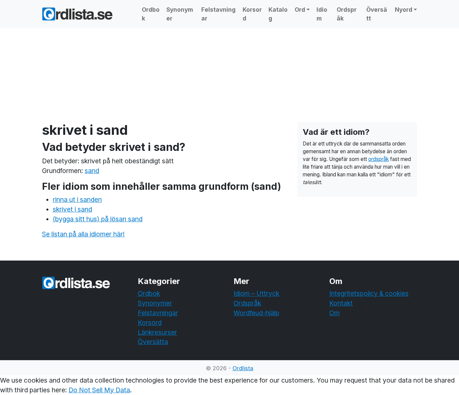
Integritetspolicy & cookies (369, 293)
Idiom (322, 14)
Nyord (403, 9)
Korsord (252, 14)
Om (334, 313)
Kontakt (341, 303)
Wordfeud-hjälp (256, 313)
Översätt (376, 14)
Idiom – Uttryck (256, 293)
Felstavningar (218, 14)
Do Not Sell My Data (99, 390)
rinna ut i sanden (77, 199)
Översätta (153, 342)
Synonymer (179, 14)
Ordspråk (347, 14)
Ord (300, 9)
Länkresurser (157, 332)
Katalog (278, 14)
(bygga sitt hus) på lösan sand (97, 219)
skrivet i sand (72, 209)
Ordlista (243, 368)
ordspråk (378, 159)
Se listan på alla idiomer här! (83, 234)
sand (92, 171)
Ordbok (151, 14)
